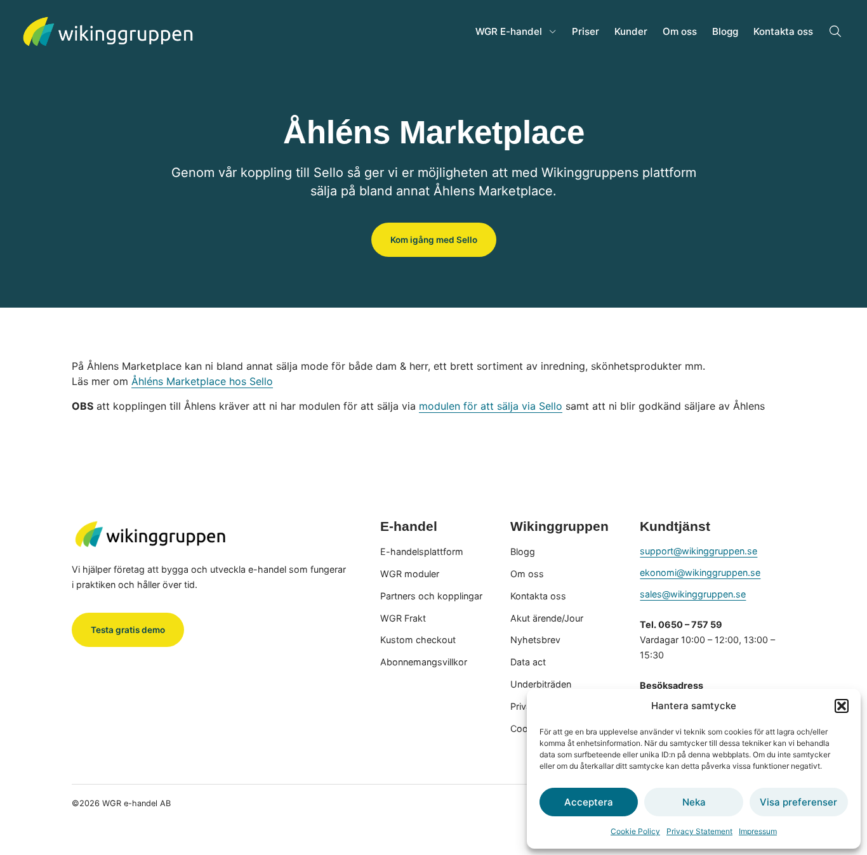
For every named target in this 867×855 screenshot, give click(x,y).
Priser (585, 31)
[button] (841, 706)
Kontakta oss (783, 31)
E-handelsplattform (421, 551)
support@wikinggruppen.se (698, 550)
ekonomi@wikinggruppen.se (700, 572)
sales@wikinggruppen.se (693, 594)
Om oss (680, 31)
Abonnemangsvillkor (423, 661)
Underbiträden (540, 684)
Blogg (725, 31)
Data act (528, 661)
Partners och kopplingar (431, 596)
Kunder (630, 31)
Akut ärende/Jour (546, 618)
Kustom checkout (418, 639)
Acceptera (588, 802)
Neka (694, 802)
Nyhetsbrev (535, 639)
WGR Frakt (403, 618)
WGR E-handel (508, 31)
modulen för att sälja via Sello (490, 406)
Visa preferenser (798, 802)
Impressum (758, 831)
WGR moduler (409, 573)
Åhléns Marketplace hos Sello (202, 381)
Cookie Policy (635, 831)
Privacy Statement (699, 831)
